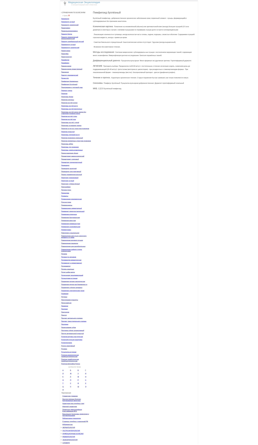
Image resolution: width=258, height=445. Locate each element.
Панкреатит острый (68, 21)
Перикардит (65, 165)
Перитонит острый (67, 180)
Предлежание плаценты (69, 300)
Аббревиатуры (67, 424)
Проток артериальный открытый (72, 333)
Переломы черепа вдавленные (72, 150)
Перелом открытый (67, 131)
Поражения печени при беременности (74, 284)
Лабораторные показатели (71, 418)
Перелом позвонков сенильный (72, 138)
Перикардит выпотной (68, 168)
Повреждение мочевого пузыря (72, 240)
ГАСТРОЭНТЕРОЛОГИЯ (71, 430)
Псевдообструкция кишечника (71, 339)
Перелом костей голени (69, 102)
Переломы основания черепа (71, 125)
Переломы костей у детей (70, 122)
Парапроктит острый (68, 44)
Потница (64, 297)
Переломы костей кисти (69, 106)
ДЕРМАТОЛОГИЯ (68, 427)
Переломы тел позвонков (70, 147)
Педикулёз (65, 78)
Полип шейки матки (68, 272)
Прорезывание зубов (68, 327)
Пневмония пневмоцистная (70, 223)
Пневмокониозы (66, 205)
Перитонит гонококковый (69, 177)
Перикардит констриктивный (71, 171)
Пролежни (64, 324)
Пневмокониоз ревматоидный (71, 208)
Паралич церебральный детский (72, 41)
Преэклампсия (66, 303)
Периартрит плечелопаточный (71, 162)
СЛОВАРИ (66, 443)
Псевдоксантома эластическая (72, 336)
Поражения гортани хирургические (73, 281)
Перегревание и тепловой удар (72, 87)
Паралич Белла (66, 34)
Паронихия (65, 72)
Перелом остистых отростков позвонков (75, 128)
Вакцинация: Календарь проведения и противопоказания (75, 414)
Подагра (64, 254)
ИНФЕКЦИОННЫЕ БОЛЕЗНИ (72, 433)
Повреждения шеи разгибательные (73, 246)
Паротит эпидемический (69, 75)
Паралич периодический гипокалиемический (69, 37)
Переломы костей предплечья (71, 109)
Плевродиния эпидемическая (71, 199)
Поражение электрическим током (72, 290)
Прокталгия (65, 312)
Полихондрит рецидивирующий (72, 275)
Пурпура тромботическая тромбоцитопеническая (70, 360)
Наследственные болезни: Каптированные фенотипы (71, 399)
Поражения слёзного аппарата (71, 287)
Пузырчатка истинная (68, 352)
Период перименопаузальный (71, 174)
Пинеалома (65, 193)
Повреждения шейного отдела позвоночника (71, 250)
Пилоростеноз (66, 190)
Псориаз (64, 349)
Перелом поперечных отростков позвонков (76, 141)
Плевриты (64, 196)
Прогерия (64, 309)
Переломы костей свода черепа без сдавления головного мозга (73, 112)
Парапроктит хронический (70, 47)
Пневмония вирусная (68, 220)
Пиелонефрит (66, 187)
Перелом (64, 93)
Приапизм (64, 306)
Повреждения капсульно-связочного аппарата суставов (73, 236)
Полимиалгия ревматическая (71, 260)
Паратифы (65, 53)
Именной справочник (69, 406)
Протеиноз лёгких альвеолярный (72, 330)
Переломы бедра (67, 96)
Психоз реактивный (68, 346)
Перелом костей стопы (69, 116)
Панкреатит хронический (69, 25)
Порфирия (64, 293)
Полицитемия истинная (69, 278)
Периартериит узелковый (70, 159)
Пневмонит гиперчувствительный (72, 211)
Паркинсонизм (66, 66)
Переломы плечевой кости (70, 134)
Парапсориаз (65, 50)
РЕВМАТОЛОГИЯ (68, 436)
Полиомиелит (66, 266)
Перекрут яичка (66, 90)
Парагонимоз (65, 28)
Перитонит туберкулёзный (70, 184)
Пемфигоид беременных (69, 81)
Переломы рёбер (67, 144)
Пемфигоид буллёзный (69, 84)
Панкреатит (65, 18)
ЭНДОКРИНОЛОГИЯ (70, 440)
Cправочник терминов (70, 396)
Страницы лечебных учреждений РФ (75, 421)
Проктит (64, 315)
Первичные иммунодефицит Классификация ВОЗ (72, 410)
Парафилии (65, 60)
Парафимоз (65, 63)
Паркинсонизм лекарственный (71, 69)
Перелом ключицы (67, 99)
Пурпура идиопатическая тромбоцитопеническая (70, 355)
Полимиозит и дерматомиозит (71, 263)
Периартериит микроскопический (72, 156)
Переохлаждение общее (69, 153)
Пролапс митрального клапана (71, 318)
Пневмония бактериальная (70, 217)
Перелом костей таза (68, 119)
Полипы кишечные (67, 269)
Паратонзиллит (66, 56)
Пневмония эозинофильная (70, 226)
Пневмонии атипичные (69, 214)
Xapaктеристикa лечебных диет (73, 403)
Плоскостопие (66, 202)
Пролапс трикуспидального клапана (73, 321)
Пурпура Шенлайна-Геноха (70, 364)
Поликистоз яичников (68, 257)
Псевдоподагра (66, 342)
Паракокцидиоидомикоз (69, 31)
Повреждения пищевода (69, 243)
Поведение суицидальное (70, 233)
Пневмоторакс (66, 229)
